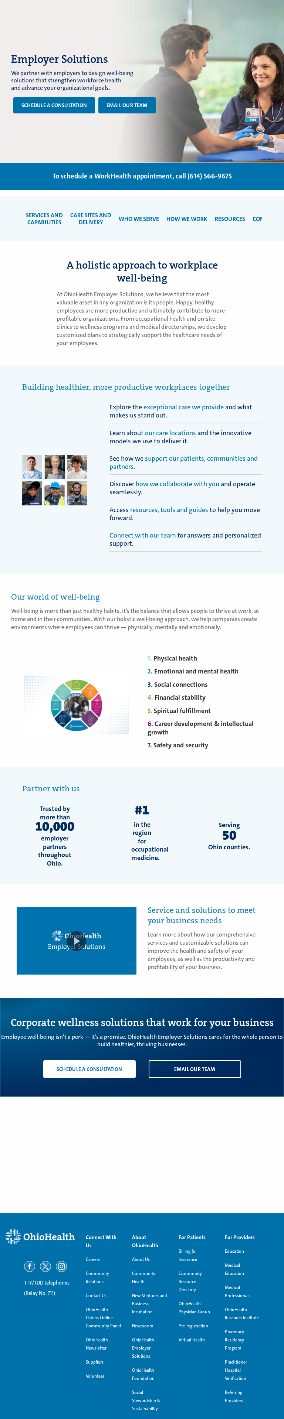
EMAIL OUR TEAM (127, 105)
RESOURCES (230, 219)
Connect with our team (142, 535)
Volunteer (95, 1376)
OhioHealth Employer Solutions (143, 1348)
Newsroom (142, 1326)
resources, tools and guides (169, 509)
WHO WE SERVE (139, 219)
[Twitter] (45, 1266)
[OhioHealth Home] (40, 1237)
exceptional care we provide (183, 407)
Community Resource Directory (190, 1281)
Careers (93, 1259)
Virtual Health (192, 1340)
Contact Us (96, 1296)
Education (234, 1251)
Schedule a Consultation (54, 105)
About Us (141, 1259)
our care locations (170, 433)
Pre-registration (193, 1326)
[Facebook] (29, 1266)
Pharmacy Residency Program (234, 1340)
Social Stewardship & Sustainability (146, 1400)
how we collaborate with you (177, 484)
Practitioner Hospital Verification (236, 1370)
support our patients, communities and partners (183, 462)
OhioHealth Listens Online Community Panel (103, 1318)
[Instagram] (61, 1266)
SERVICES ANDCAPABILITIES (44, 218)
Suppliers (95, 1362)
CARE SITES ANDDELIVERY (90, 218)
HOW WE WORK (186, 219)
